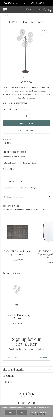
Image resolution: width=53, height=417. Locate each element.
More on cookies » (39, 412)
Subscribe (43, 357)
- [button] (5, 116)
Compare (24, 109)
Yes (10, 412)
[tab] (26, 151)
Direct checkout (26, 131)
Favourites (44, 32)
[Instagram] (24, 403)
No (22, 412)
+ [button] (47, 116)
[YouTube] (34, 403)
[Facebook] (18, 403)
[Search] (44, 10)
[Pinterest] (29, 403)
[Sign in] (40, 10)
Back (6, 16)
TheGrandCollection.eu (42, 3)
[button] (5, 9)
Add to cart (26, 123)
